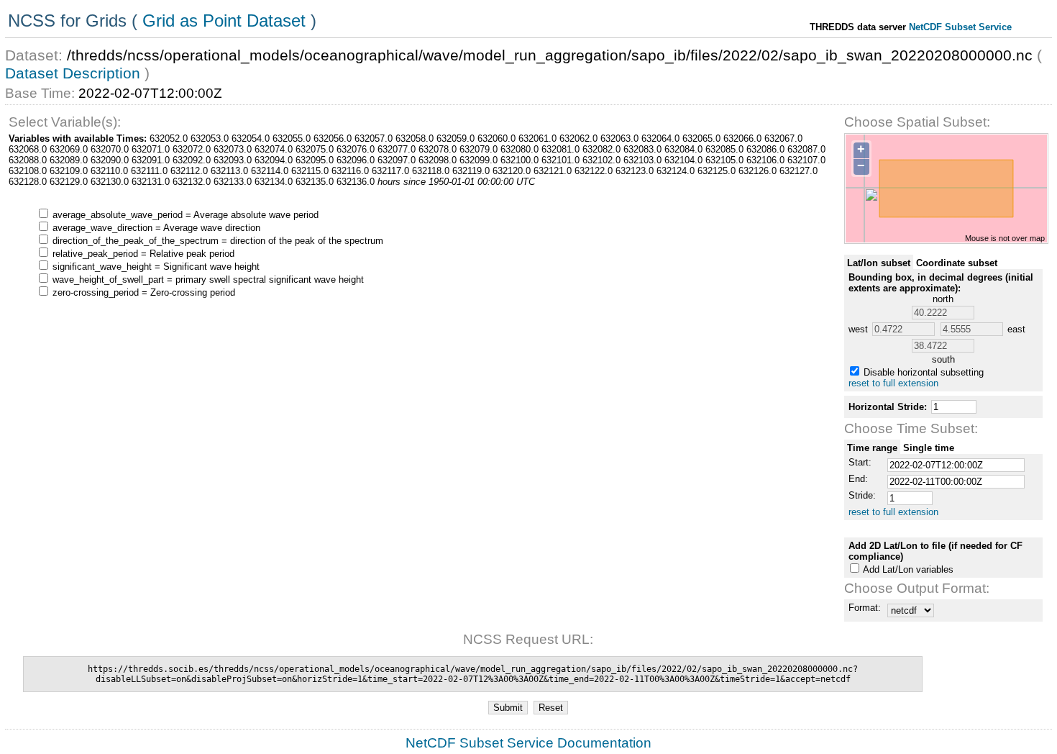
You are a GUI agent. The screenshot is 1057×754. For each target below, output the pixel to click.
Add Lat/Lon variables (908, 569)
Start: (859, 462)
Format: (864, 607)
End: (858, 478)
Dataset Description (72, 73)
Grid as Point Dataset (224, 20)
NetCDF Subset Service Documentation (528, 742)
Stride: (862, 495)
